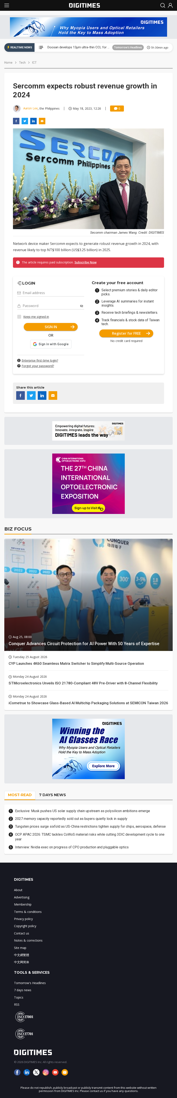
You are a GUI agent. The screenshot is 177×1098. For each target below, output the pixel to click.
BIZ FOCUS (18, 529)
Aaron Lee (30, 108)
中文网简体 (21, 962)
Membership (23, 904)
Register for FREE (126, 333)
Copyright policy (25, 926)
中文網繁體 (21, 955)
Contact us (21, 933)
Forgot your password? (38, 366)
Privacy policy (23, 919)
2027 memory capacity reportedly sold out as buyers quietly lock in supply (71, 819)
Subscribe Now (85, 262)
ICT (34, 62)
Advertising (21, 897)
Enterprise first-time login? (40, 360)
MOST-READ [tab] (20, 795)
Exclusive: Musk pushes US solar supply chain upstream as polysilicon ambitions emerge (82, 811)
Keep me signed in (36, 317)
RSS (16, 1004)
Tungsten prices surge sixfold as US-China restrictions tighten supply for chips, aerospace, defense (90, 826)
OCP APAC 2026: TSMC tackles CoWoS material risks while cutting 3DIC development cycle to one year (89, 836)
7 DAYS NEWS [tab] (52, 795)
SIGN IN (51, 327)
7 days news (22, 990)
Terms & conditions (28, 912)
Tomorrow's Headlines (128, 47)
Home (8, 62)
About (18, 890)
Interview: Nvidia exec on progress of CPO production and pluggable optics (72, 847)
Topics (18, 997)
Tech (22, 62)
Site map (20, 948)
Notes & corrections (28, 940)
